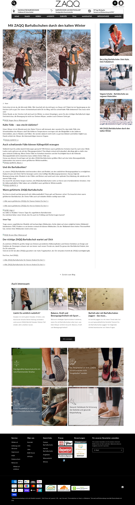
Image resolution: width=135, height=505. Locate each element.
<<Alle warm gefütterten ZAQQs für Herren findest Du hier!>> (26, 206)
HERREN (38, 16)
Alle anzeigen (67, 339)
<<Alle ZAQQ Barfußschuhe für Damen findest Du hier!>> (24, 260)
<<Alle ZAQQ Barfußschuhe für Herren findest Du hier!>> (24, 265)
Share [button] (6, 103)
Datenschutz (15, 459)
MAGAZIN (118, 16)
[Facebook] (123, 487)
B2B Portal (31, 453)
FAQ (28, 446)
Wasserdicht (47, 458)
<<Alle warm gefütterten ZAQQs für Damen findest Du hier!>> (26, 201)
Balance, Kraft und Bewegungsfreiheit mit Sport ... (65, 314)
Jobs (28, 449)
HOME (17, 16)
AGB (13, 455)
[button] (14, 3)
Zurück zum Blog (68, 275)
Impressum (15, 452)
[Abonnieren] (121, 450)
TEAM (74, 16)
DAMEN (27, 16)
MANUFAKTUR (87, 16)
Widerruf (14, 442)
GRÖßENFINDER (103, 16)
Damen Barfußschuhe (48, 443)
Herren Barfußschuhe (48, 450)
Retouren (14, 463)
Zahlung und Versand (15, 447)
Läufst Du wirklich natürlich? (26, 313)
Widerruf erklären (16, 468)
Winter (45, 462)
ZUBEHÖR (63, 16)
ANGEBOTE (50, 16)
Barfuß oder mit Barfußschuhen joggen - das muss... (103, 314)
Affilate (30, 456)
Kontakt (30, 442)
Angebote (46, 454)
